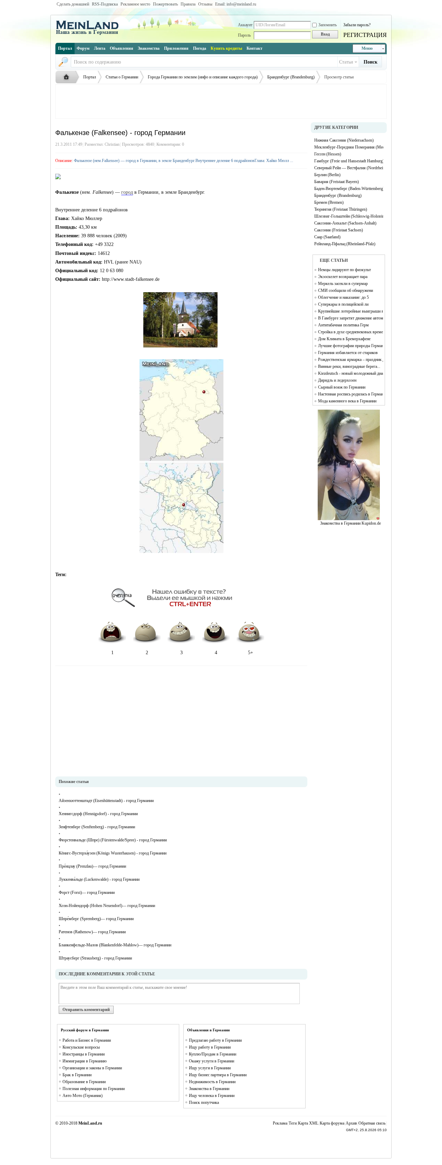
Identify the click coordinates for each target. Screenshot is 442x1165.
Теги (293, 1123)
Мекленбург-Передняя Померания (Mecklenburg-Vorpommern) (348, 147)
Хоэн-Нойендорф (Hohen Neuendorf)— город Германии (107, 905)
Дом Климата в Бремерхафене (344, 338)
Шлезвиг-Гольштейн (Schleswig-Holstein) (348, 216)
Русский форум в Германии (85, 1030)
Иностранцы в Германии (84, 1054)
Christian (112, 144)
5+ (250, 652)
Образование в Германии (84, 1081)
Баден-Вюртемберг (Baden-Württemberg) (348, 188)
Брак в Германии (77, 1074)
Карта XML (308, 1123)
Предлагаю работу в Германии (215, 1040)
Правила (188, 4)
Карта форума (332, 1123)
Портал (65, 48)
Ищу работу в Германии (210, 1047)
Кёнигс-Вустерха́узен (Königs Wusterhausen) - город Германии (112, 853)
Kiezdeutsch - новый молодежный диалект (350, 373)
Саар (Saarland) (327, 237)
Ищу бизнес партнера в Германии (218, 1074)
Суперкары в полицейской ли (343, 304)
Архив (351, 1123)
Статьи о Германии (122, 77)
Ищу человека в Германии (211, 1095)
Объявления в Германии (208, 1030)
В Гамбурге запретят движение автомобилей (350, 318)
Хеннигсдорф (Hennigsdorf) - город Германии (98, 813)
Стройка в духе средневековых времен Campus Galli (350, 332)
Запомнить (327, 24)
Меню (367, 48)
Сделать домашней (73, 4)
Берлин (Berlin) (327, 174)
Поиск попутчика (204, 1102)
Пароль (244, 35)
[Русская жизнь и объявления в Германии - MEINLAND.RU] (89, 34)
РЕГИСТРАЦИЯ (365, 34)
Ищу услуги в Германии (210, 1068)
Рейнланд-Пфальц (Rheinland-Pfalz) (344, 243)
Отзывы (205, 4)
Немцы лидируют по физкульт (344, 269)
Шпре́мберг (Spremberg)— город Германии (96, 918)
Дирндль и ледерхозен (337, 380)
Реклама (280, 1123)
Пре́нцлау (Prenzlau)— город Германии (92, 866)
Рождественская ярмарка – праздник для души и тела (350, 359)
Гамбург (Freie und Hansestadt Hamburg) (348, 161)
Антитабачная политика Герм (343, 325)
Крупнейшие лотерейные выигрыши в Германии (350, 311)
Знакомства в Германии (209, 1088)
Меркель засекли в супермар (343, 283)
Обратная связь (371, 1123)
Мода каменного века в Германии (347, 401)
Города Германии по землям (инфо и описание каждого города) (203, 77)
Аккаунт (245, 24)
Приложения (176, 48)
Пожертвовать (165, 4)
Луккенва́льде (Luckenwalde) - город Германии (99, 879)
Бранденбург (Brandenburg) (291, 77)
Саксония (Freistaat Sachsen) (338, 230)
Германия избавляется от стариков (348, 352)
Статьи (346, 62)
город (127, 192)
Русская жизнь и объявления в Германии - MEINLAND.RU (68, 77)
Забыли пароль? (357, 24)
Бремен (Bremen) (329, 202)
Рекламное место (135, 4)
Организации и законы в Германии (92, 1068)
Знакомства (149, 48)
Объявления (121, 48)
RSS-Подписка (105, 4)
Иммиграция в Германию (85, 1061)
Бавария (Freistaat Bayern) (336, 181)
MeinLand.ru (90, 1123)
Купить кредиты (226, 48)
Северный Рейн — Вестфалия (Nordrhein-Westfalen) (348, 167)
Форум (83, 48)
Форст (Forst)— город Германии (87, 892)
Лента (99, 48)
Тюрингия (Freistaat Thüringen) (340, 209)
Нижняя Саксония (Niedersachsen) (344, 140)
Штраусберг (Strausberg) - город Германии (95, 958)
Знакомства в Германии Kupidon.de (350, 523)
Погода (199, 48)
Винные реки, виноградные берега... (349, 366)
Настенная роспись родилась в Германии (350, 394)
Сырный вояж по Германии (341, 387)
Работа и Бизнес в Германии (87, 1040)
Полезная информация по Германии (94, 1088)
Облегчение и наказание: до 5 (343, 297)
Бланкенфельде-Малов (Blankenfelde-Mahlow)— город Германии (115, 945)
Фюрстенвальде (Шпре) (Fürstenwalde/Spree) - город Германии (113, 840)
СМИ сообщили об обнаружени (345, 290)
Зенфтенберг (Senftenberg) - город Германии (97, 826)
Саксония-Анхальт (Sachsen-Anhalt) (345, 223)
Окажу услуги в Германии (211, 1061)
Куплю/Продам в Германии (212, 1054)
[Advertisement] (221, 101)
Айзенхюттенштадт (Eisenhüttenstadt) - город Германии (106, 800)
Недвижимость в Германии (212, 1081)
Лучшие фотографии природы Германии (350, 345)
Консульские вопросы (81, 1047)
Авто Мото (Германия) (83, 1095)
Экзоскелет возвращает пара (342, 276)
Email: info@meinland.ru (235, 4)
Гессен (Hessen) (327, 154)
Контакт (254, 48)
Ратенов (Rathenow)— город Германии (92, 931)
